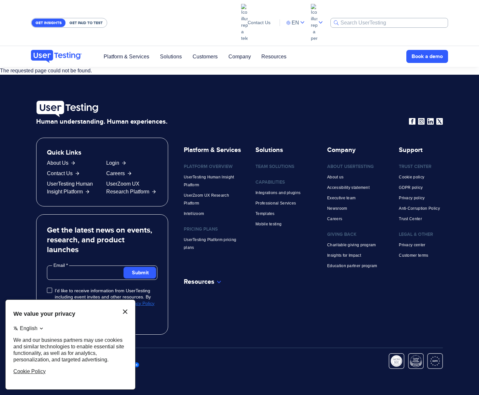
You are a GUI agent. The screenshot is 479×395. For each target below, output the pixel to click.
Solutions (171, 56)
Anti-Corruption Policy (419, 208)
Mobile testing (268, 224)
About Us (57, 163)
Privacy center (412, 245)
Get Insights (49, 23)
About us (335, 177)
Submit (140, 272)
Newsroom (337, 208)
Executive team (341, 198)
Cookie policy (411, 177)
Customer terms (413, 255)
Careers (115, 173)
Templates (265, 213)
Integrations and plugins (277, 192)
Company (239, 56)
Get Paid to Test (86, 23)
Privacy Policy (140, 303)
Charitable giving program (351, 245)
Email (59, 265)
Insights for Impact (344, 255)
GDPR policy (411, 187)
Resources (273, 56)
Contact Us (259, 22)
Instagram (421, 121)
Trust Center (410, 219)
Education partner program (352, 266)
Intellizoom (194, 213)
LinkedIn (430, 121)
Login (112, 163)
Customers (205, 56)
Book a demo (427, 56)
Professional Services (275, 203)
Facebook (412, 121)
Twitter (439, 121)
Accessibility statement (348, 187)
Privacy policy (412, 198)
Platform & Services (126, 56)
